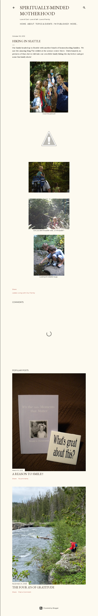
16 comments (23, 479)
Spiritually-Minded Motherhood (44, 11)
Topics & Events (43, 24)
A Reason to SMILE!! (27, 474)
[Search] (84, 7)
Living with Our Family (26, 293)
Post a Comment (24, 592)
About (30, 24)
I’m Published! (61, 24)
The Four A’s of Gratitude (33, 587)
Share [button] (14, 289)
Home (23, 24)
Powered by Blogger (51, 608)
